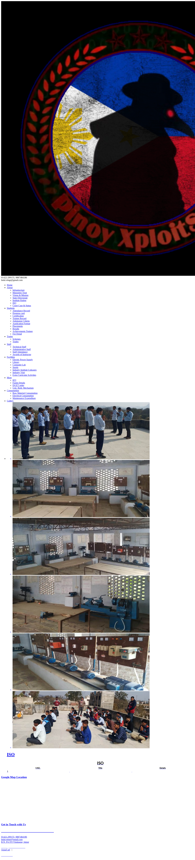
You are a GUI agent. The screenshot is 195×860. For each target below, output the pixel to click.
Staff (9, 344)
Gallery (10, 401)
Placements (18, 326)
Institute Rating (19, 300)
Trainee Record (19, 318)
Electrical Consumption (23, 395)
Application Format (21, 323)
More (9, 377)
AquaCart (5, 850)
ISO (14, 303)
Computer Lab (19, 365)
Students (11, 308)
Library (16, 362)
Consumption (13, 390)
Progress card (19, 313)
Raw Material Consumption (25, 393)
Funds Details (19, 383)
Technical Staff (19, 347)
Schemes (17, 339)
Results (16, 329)
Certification (18, 316)
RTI (14, 380)
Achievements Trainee (23, 331)
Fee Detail (17, 334)
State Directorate (20, 298)
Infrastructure (19, 290)
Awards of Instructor (22, 354)
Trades (10, 336)
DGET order (18, 385)
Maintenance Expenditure (24, 398)
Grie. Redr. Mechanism (23, 388)
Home (9, 285)
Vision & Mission (20, 295)
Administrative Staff (22, 349)
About (10, 287)
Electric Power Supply (23, 359)
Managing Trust (20, 292)
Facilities (11, 357)
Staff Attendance (20, 352)
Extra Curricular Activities (24, 375)
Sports (15, 367)
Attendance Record (21, 311)
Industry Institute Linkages (25, 370)
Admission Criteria (21, 321)
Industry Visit (19, 372)
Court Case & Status (22, 305)
